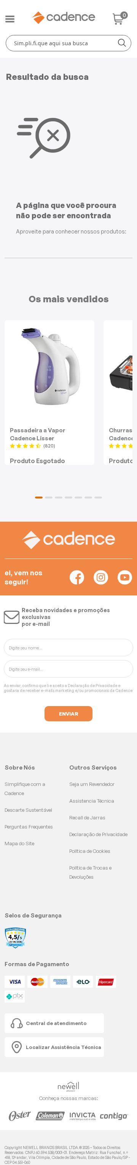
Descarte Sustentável (28, 810)
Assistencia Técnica (91, 801)
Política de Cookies (89, 851)
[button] (39, 497)
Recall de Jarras (87, 817)
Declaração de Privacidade (92, 685)
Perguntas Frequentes (29, 827)
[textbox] (68, 43)
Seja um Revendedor (92, 784)
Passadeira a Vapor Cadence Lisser (37, 434)
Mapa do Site (19, 843)
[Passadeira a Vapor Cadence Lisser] (49, 366)
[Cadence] (63, 17)
